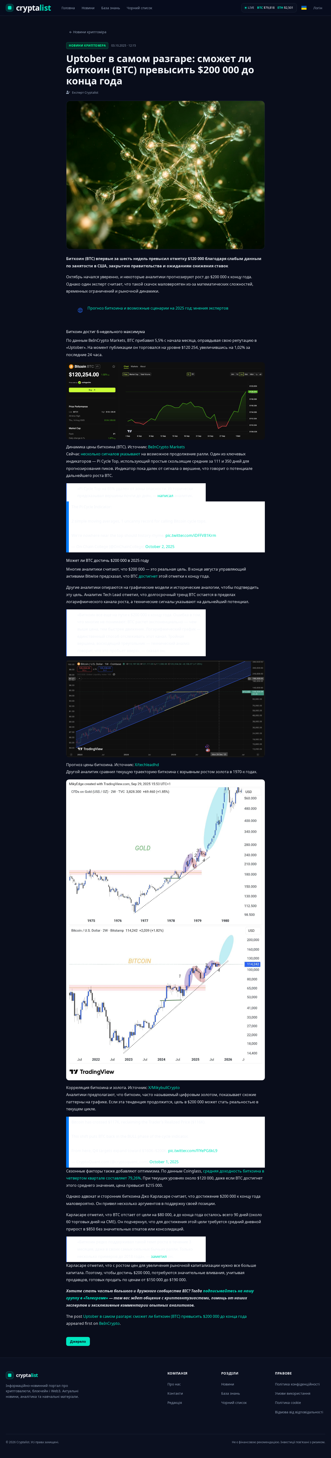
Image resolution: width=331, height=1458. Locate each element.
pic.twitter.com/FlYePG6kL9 (192, 1150)
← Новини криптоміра (87, 32)
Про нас (174, 1384)
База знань (110, 8)
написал (165, 495)
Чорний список (139, 8)
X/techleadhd (147, 764)
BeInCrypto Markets (166, 447)
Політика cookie (288, 1402)
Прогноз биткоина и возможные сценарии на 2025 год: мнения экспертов (157, 308)
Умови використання (292, 1393)
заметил (159, 1256)
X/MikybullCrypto (164, 1087)
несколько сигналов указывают (110, 454)
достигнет (148, 576)
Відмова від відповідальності (299, 1412)
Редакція (174, 1402)
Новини (88, 8)
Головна (68, 8)
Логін (317, 8)
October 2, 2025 (159, 546)
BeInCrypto (109, 1323)
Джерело (78, 1341)
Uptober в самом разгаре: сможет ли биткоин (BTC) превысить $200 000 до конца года (165, 1316)
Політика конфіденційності (297, 1384)
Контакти (175, 1393)
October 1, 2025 (164, 1161)
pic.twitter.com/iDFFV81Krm (191, 535)
